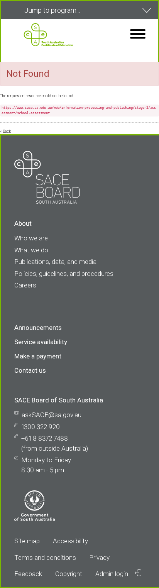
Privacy (99, 557)
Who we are (31, 238)
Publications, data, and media (55, 261)
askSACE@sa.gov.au (51, 415)
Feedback (28, 574)
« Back (5, 131)
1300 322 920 (40, 427)
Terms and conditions (45, 557)
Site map (27, 541)
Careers (25, 285)
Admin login (112, 574)
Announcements (38, 327)
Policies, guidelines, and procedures (63, 273)
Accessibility (70, 541)
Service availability (40, 342)
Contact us (30, 370)
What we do (31, 250)
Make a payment (37, 356)
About (23, 223)
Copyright (68, 574)
